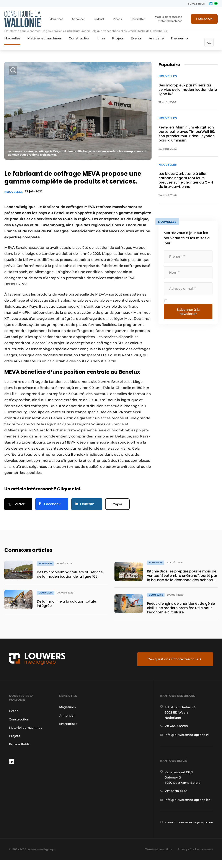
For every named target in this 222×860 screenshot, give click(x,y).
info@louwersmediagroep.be (187, 800)
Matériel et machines (44, 38)
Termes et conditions (159, 849)
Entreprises (204, 19)
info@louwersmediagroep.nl (187, 735)
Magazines (56, 19)
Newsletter (138, 19)
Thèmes (177, 38)
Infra (101, 38)
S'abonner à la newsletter (188, 311)
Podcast (98, 19)
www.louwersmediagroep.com (189, 822)
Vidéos (117, 19)
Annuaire (156, 38)
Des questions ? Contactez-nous (173, 659)
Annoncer (78, 19)
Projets (118, 38)
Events (136, 38)
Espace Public (20, 744)
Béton (14, 711)
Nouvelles (12, 38)
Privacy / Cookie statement (195, 849)
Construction (79, 38)
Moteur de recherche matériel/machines (168, 19)
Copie (117, 504)
